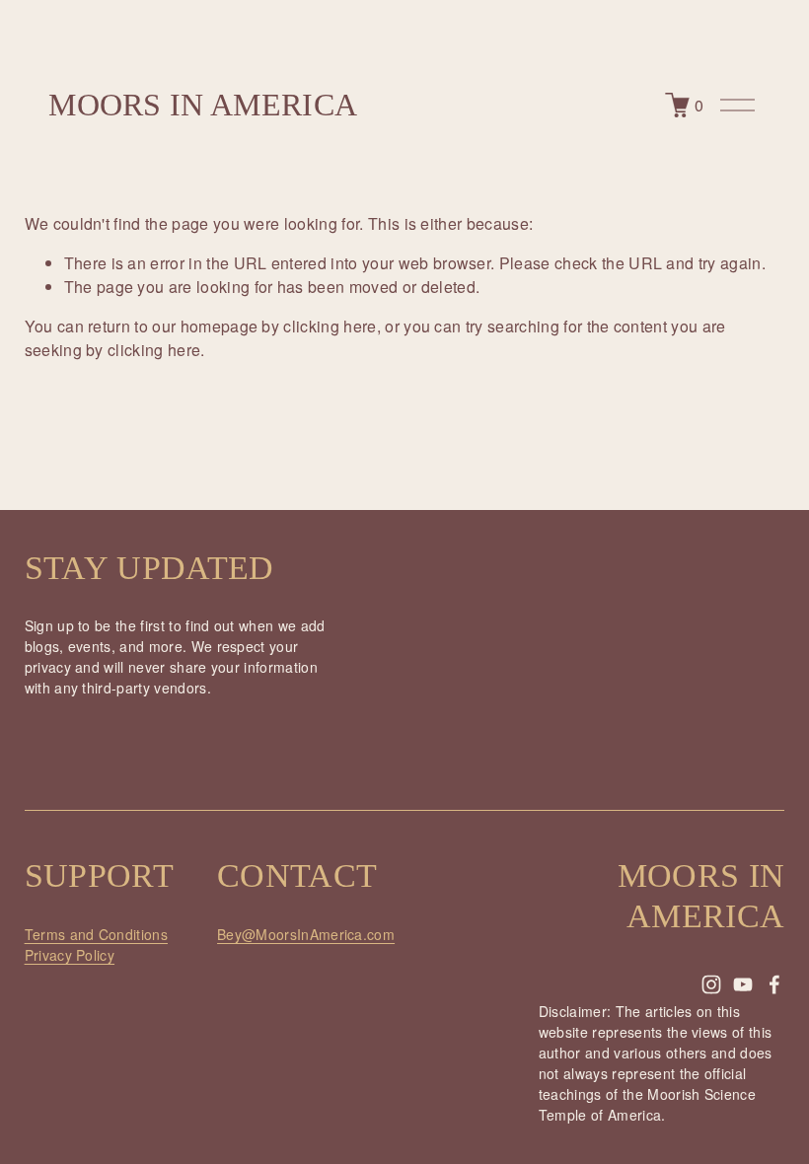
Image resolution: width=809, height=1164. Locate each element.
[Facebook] (774, 984)
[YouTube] (743, 984)
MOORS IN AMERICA (202, 105)
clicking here (329, 326)
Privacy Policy (69, 955)
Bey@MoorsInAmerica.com (306, 934)
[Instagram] (711, 984)
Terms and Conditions (96, 934)
